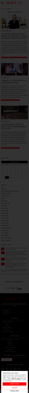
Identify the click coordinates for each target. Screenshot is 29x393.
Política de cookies (15, 378)
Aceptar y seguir (14, 383)
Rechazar (14, 387)
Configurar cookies (14, 390)
